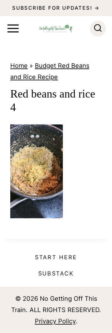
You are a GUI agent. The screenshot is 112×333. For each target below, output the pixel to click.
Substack (56, 273)
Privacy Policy (55, 321)
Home (19, 65)
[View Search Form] (98, 29)
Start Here (56, 257)
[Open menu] (13, 28)
